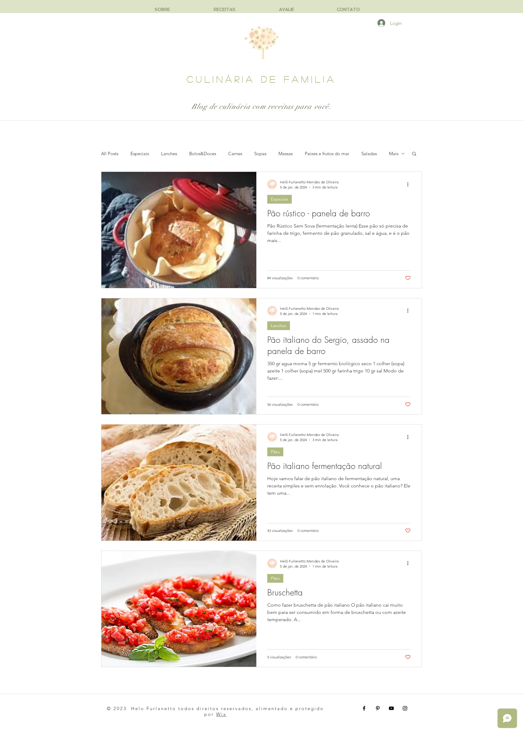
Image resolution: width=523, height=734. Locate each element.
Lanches (169, 153)
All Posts (109, 153)
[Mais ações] (409, 184)
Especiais (139, 153)
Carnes (235, 153)
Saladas (369, 153)
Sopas (260, 153)
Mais (393, 153)
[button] (414, 154)
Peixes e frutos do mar (327, 153)
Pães (275, 451)
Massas (285, 153)
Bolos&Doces (202, 153)
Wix (221, 714)
